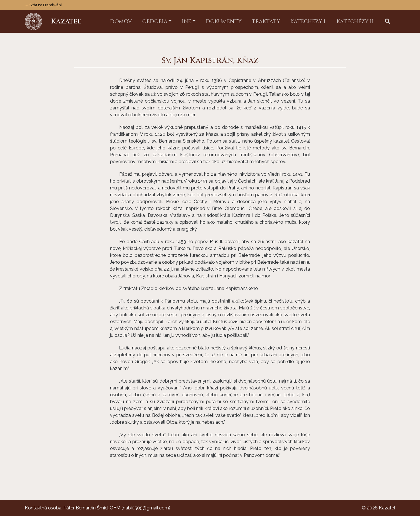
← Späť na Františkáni (43, 5)
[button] (387, 21)
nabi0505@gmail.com (146, 508)
